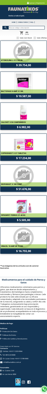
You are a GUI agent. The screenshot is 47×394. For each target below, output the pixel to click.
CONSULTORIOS (23, 22)
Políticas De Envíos (9, 335)
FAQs (32, 22)
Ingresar (32, 3)
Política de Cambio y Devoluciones (14, 339)
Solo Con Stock (26, 38)
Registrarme (40, 3)
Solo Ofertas (42, 38)
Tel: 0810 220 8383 (8, 355)
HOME (14, 22)
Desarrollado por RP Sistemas (9, 346)
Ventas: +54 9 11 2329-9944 (12, 351)
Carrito (27, 33)
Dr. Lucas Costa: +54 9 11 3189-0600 (15, 358)
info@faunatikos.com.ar (12, 362)
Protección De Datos (9, 331)
